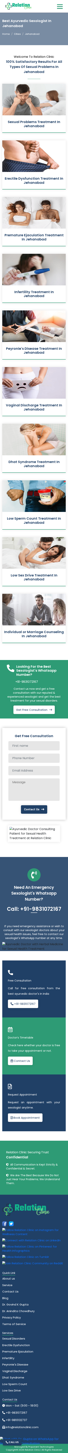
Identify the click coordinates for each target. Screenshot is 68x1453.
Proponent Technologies (41, 1446)
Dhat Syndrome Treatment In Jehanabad (34, 464)
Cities (17, 34)
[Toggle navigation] (60, 6)
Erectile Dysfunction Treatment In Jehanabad (34, 180)
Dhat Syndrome (13, 1377)
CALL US (13, 1442)
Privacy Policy (11, 1317)
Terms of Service (14, 1324)
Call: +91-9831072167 (34, 909)
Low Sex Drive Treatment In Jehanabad (34, 577)
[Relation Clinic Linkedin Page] (31, 1240)
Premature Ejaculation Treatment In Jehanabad (34, 237)
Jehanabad (32, 34)
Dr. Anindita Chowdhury (18, 1311)
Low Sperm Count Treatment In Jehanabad (34, 520)
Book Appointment (26, 1118)
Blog (5, 1298)
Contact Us (31, 809)
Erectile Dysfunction (16, 1345)
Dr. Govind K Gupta (15, 1304)
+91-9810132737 (16, 1420)
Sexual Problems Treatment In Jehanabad (34, 124)
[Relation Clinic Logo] (18, 6)
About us (8, 1278)
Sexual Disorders (13, 1338)
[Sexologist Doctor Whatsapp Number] (32, 1441)
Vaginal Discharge (14, 1371)
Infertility (8, 1358)
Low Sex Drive (11, 1390)
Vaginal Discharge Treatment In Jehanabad (34, 407)
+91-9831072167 (26, 682)
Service (7, 1285)
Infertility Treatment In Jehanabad (34, 294)
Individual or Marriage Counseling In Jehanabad (34, 634)
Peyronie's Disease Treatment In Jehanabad (34, 351)
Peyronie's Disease (15, 1364)
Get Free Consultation (31, 710)
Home (6, 34)
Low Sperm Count (14, 1384)
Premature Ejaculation (17, 1351)
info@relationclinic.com (22, 1427)
